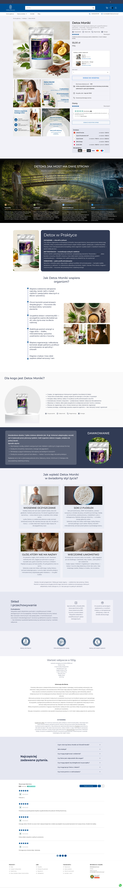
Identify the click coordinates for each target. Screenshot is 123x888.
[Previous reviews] (73, 114)
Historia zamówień (69, 871)
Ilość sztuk (74, 69)
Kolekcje (24, 18)
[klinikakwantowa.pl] (11, 8)
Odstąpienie (40, 873)
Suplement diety (39, 722)
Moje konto (67, 867)
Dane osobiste (68, 869)
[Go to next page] (65, 856)
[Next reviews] (109, 114)
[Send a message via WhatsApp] (120, 885)
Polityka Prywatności (43, 869)
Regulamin (40, 871)
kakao (98, 254)
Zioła (12, 867)
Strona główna (16, 18)
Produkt (77, 726)
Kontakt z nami (68, 873)
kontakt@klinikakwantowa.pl (97, 872)
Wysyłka (40, 867)
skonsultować (71, 729)
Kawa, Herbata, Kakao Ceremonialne (20, 873)
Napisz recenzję (88, 786)
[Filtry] (99, 786)
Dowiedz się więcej (86, 58)
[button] (107, 8)
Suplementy (14, 871)
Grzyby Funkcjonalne (16, 869)
